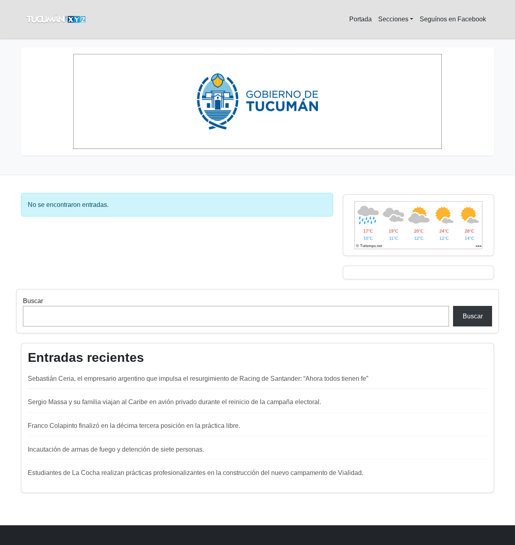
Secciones (393, 19)
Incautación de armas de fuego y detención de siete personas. (116, 449)
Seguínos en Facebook (453, 19)
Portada (360, 19)
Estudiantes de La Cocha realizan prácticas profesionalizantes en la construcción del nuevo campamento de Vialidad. (195, 472)
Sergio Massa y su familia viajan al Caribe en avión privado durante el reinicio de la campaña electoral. (174, 401)
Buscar (33, 300)
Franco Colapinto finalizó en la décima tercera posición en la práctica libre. (134, 425)
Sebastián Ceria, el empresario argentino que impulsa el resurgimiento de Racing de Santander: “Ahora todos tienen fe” (198, 378)
